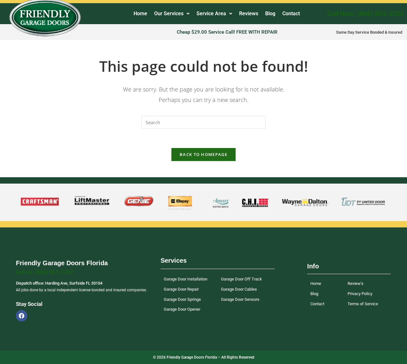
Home (140, 13)
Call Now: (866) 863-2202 (365, 13)
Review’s (355, 283)
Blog (270, 13)
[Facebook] (21, 315)
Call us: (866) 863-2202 (44, 272)
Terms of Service (363, 303)
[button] (172, 13)
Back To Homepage (203, 154)
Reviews (248, 13)
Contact (291, 13)
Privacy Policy (360, 293)
